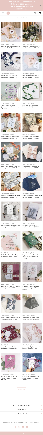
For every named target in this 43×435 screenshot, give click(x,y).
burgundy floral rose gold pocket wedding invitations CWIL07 (10, 287)
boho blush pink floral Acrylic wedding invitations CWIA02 (30, 76)
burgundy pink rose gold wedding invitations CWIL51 (10, 47)
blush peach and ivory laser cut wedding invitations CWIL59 (10, 137)
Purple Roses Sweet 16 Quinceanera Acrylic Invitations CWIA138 (10, 107)
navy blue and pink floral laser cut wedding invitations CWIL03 (10, 318)
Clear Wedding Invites (8, 13)
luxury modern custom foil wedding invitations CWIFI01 (30, 226)
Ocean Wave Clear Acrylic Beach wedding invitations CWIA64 (32, 196)
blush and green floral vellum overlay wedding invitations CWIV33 (30, 287)
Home (14, 17)
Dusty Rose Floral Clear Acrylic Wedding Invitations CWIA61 (10, 255)
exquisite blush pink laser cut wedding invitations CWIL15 (30, 167)
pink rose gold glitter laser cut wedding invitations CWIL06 (31, 347)
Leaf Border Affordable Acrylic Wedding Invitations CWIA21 (31, 318)
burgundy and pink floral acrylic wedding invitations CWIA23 (10, 347)
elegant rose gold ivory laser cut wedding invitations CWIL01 (10, 167)
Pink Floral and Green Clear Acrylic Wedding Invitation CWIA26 (9, 378)
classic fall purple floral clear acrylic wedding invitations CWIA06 (30, 378)
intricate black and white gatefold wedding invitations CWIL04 (10, 226)
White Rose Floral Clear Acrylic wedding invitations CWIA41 (31, 47)
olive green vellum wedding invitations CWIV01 (30, 106)
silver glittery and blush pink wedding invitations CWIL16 (30, 137)
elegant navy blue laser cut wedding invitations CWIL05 (9, 76)
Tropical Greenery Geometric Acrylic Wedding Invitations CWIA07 (30, 256)
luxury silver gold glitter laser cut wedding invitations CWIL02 (10, 196)
